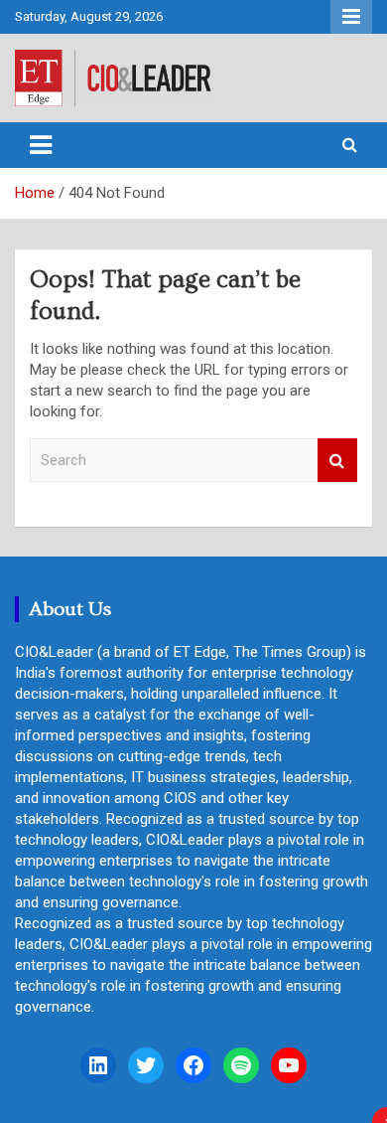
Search (337, 460)
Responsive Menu (351, 17)
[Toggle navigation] (40, 145)
